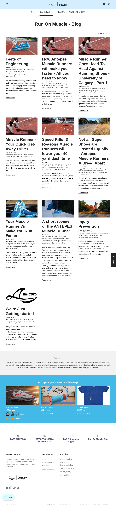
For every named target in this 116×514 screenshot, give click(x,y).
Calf (24, 69)
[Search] (7, 4)
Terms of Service (67, 468)
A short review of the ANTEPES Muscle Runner (57, 226)
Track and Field (11, 76)
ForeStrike (23, 71)
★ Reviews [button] (113, 260)
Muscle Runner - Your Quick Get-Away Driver (21, 144)
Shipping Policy (66, 459)
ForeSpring (16, 71)
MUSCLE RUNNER (77, 12)
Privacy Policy (65, 472)
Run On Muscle (23, 75)
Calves (28, 69)
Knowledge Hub (46, 12)
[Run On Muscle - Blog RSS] (109, 33)
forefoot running (84, 171)
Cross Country (21, 241)
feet (32, 69)
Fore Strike (9, 71)
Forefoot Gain (56, 166)
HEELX (69, 240)
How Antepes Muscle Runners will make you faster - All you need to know (57, 68)
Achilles (13, 69)
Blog (91, 88)
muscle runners (22, 73)
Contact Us (64, 475)
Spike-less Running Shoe (50, 87)
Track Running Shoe (58, 169)
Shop (33, 12)
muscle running (21, 245)
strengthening (93, 237)
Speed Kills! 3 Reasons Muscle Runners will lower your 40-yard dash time (57, 149)
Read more (10, 97)
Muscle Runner (83, 90)
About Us (61, 12)
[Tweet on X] (103, 33)
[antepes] (58, 4)
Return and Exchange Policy (67, 504)
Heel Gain (63, 240)
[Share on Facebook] (106, 33)
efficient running (101, 169)
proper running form (12, 75)
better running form (60, 164)
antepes (19, 69)
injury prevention (11, 73)
